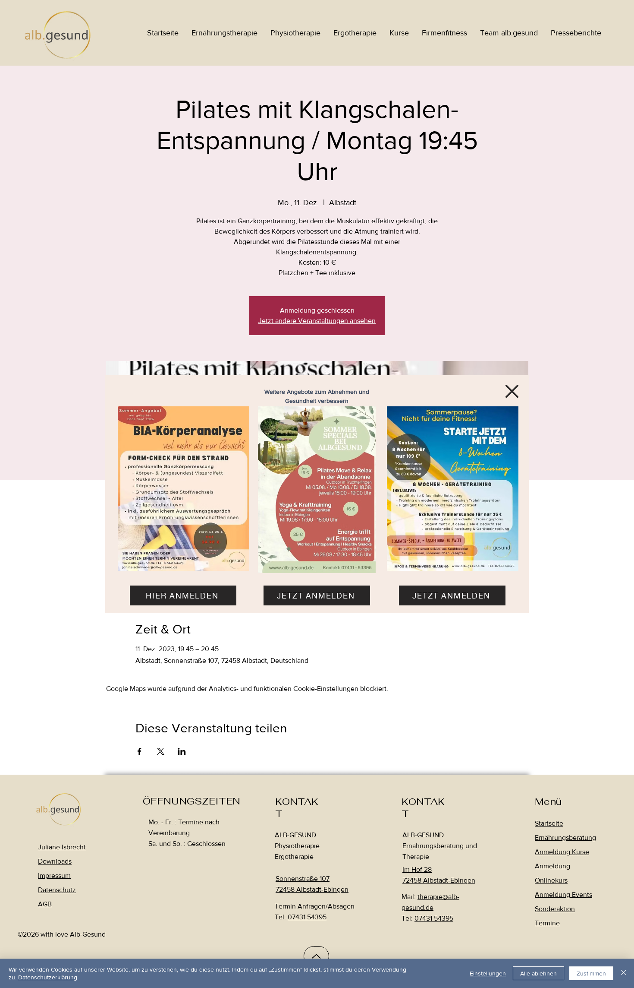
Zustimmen (591, 973)
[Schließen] (623, 973)
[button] (511, 391)
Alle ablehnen (538, 973)
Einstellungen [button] (488, 973)
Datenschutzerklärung (47, 977)
